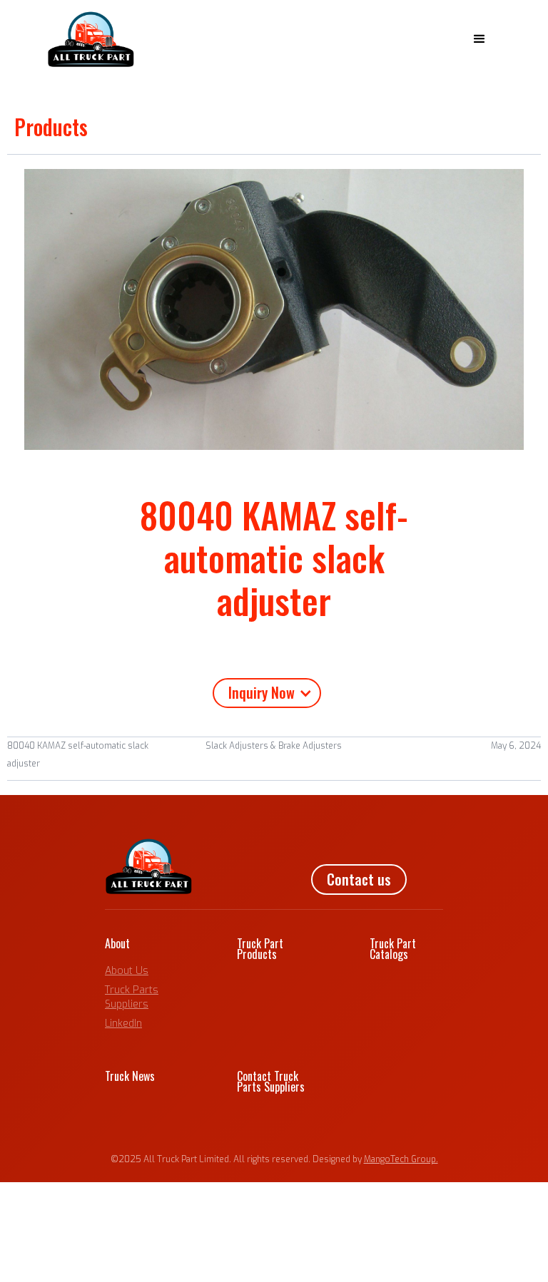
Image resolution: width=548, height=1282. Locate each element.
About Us (126, 971)
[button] (479, 39)
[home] (91, 39)
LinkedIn (123, 1023)
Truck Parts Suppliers (131, 997)
